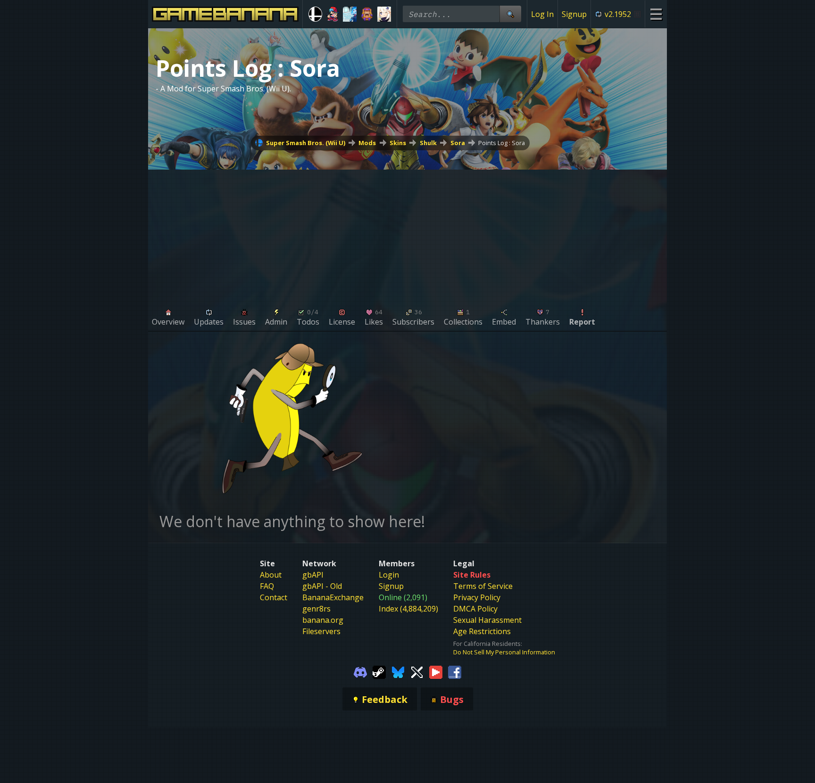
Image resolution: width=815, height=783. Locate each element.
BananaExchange (333, 597)
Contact (273, 597)
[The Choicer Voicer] (349, 14)
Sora (457, 143)
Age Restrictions (482, 631)
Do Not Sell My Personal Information (504, 652)
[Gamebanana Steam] (379, 671)
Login (389, 575)
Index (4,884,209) (408, 609)
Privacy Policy (476, 597)
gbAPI (313, 575)
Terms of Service (483, 586)
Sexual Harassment (487, 620)
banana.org (322, 620)
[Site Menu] (656, 14)
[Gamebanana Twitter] (416, 671)
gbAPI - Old (322, 586)
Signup (574, 14)
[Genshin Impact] (384, 14)
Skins (398, 143)
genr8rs (316, 609)
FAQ (267, 586)
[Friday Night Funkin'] (332, 14)
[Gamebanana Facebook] (454, 671)
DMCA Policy (475, 609)
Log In (542, 14)
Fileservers (321, 631)
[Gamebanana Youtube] (435, 671)
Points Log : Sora (501, 143)
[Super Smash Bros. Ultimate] (315, 14)
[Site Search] (510, 14)
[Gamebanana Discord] (360, 671)
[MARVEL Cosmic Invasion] (367, 14)
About (271, 575)
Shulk (428, 143)
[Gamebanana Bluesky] (398, 671)
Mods (367, 143)
